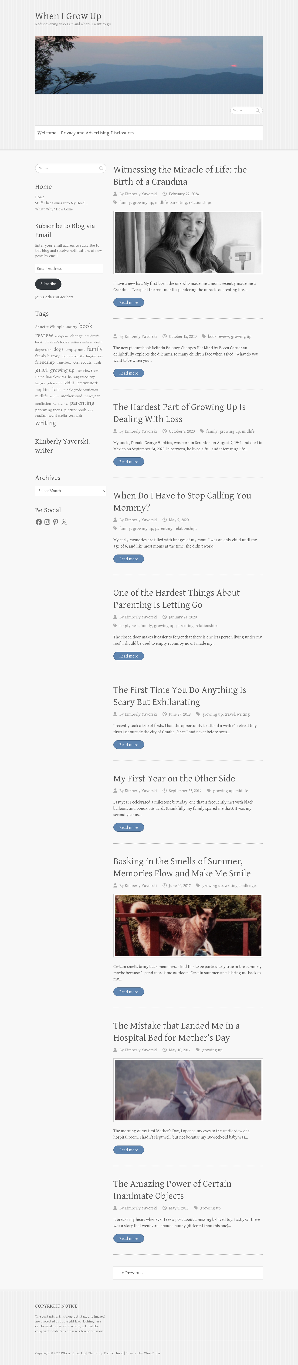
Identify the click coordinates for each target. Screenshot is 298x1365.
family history (47, 356)
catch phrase (61, 336)
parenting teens (48, 410)
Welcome (46, 133)
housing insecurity (81, 377)
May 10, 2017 (179, 1050)
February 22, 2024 (184, 194)
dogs (59, 349)
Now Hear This (60, 404)
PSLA (90, 410)
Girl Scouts (82, 362)
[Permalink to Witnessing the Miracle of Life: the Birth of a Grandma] (188, 242)
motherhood (71, 396)
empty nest (129, 625)
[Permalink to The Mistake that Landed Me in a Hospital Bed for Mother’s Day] (188, 1090)
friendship (45, 362)
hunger (40, 383)
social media (57, 416)
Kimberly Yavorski (141, 194)
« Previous (132, 1273)
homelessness (56, 377)
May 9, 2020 (179, 520)
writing (243, 714)
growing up (143, 202)
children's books (57, 342)
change (76, 336)
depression (43, 350)
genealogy (64, 363)
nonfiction (43, 404)
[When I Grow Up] (149, 62)
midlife (161, 202)
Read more (128, 302)
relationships (200, 202)
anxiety (71, 327)
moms (54, 396)
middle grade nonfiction (80, 390)
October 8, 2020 (182, 431)
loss (56, 389)
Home (39, 197)
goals (97, 363)
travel (230, 714)
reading (40, 416)
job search (54, 383)
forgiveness (94, 356)
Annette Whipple (49, 327)
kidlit (69, 383)
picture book (75, 410)
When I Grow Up (68, 16)
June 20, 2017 (180, 885)
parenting (178, 202)
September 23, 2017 (185, 790)
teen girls (75, 416)
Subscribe (48, 284)
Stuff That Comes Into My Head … (61, 203)
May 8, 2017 (179, 1208)
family (125, 202)
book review (218, 336)
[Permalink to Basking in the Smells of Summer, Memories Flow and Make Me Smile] (188, 925)
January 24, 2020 (183, 617)
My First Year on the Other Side (174, 778)
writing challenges (241, 885)
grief (41, 370)
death (98, 342)
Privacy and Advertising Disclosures (97, 133)
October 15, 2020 (182, 336)
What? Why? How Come (54, 209)
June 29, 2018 (180, 714)
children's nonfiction (81, 342)
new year (92, 396)
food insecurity (73, 356)
